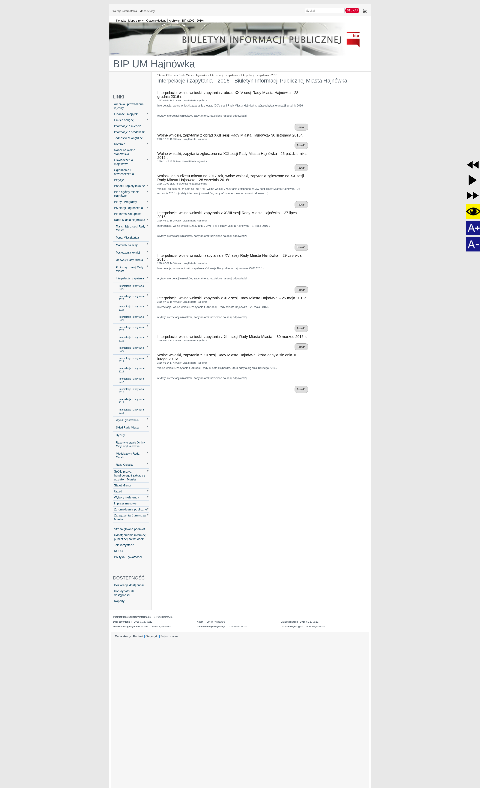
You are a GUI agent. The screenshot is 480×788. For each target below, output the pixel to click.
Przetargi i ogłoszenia (128, 207)
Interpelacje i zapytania (224, 75)
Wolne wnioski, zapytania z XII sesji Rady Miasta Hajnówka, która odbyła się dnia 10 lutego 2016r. (227, 357)
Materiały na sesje (127, 245)
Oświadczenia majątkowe (123, 162)
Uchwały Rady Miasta (129, 259)
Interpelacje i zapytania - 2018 (132, 370)
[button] (473, 165)
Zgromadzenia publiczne (130, 509)
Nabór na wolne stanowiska (124, 152)
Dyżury (120, 435)
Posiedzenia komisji (128, 252)
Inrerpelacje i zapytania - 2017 (132, 380)
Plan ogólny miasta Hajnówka (127, 193)
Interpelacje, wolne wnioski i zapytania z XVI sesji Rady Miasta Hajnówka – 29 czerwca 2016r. (229, 257)
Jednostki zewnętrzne (128, 138)
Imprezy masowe (125, 503)
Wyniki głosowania (127, 420)
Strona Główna (166, 75)
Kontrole (119, 144)
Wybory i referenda (126, 497)
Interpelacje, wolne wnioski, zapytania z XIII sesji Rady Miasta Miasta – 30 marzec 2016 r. (232, 337)
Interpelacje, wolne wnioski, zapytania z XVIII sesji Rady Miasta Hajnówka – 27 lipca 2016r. (227, 215)
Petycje (119, 180)
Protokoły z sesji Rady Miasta (129, 269)
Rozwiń (301, 127)
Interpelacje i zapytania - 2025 (132, 298)
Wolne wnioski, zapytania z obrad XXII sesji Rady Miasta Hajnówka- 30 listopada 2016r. (230, 135)
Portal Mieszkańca (127, 237)
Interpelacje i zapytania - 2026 (132, 287)
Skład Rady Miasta (127, 427)
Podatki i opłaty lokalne (129, 186)
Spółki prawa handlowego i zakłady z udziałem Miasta (129, 475)
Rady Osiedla (124, 464)
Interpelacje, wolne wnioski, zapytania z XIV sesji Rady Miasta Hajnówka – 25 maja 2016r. (232, 298)
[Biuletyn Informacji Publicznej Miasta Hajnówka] (240, 37)
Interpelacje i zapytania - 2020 (132, 349)
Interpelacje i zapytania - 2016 (259, 75)
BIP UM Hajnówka (154, 63)
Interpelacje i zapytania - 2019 (132, 360)
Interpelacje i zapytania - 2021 (132, 339)
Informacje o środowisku (130, 132)
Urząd (118, 491)
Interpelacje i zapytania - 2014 (132, 411)
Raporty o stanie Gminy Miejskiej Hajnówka (130, 444)
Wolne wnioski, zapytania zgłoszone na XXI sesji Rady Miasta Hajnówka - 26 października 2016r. (232, 156)
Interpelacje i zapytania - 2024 (132, 308)
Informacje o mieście (127, 126)
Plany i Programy (125, 201)
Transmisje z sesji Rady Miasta (130, 228)
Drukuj (365, 11)
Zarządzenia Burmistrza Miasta (130, 517)
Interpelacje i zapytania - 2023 (132, 318)
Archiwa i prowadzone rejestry (129, 106)
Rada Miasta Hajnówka (192, 75)
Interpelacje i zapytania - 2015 (132, 401)
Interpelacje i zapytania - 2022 (132, 329)
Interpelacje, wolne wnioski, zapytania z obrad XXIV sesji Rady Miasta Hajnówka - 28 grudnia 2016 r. (227, 95)
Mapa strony (147, 11)
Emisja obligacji (124, 120)
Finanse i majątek (126, 114)
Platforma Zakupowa (128, 213)
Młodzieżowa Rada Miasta (127, 455)
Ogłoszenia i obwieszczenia (124, 172)
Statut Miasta (122, 485)
